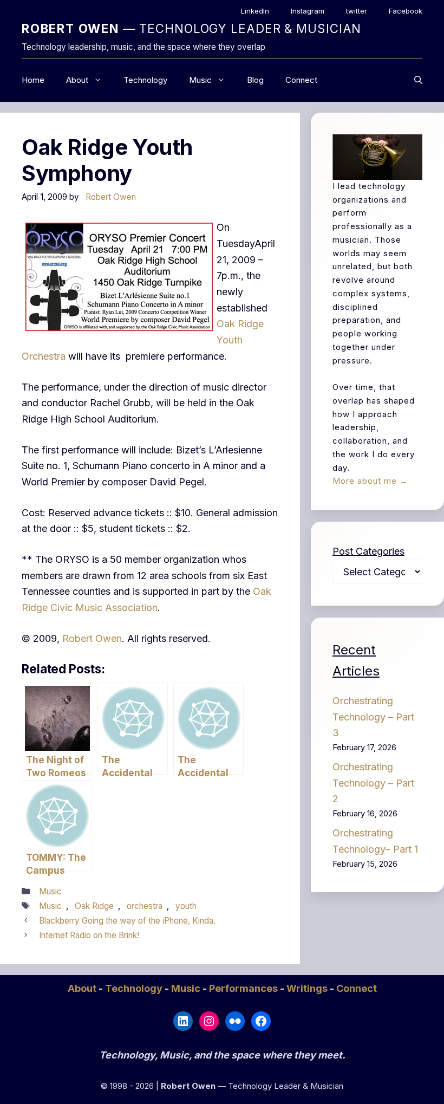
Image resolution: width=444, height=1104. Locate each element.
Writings (308, 988)
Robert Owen (92, 638)
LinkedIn (255, 11)
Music (200, 80)
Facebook (405, 11)
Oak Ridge (94, 906)
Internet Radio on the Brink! (89, 935)
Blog (255, 80)
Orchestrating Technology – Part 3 (373, 716)
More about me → (370, 481)
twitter (356, 11)
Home (33, 80)
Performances (244, 988)
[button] (418, 80)
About (77, 80)
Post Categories (368, 551)
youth (186, 906)
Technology (145, 80)
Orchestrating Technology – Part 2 (373, 782)
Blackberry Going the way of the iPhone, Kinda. (127, 920)
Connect (301, 80)
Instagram (307, 11)
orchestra (144, 906)
